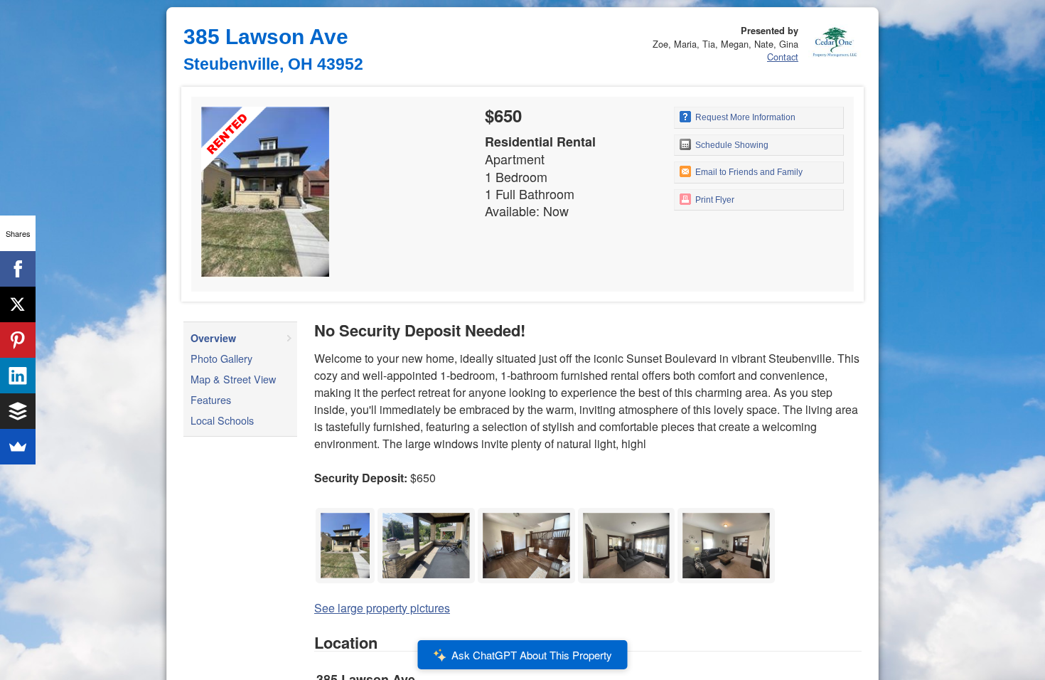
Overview (213, 338)
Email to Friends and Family (748, 172)
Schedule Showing (730, 145)
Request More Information (744, 117)
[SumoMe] (18, 446)
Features (211, 399)
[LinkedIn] (18, 375)
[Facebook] (18, 269)
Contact (782, 56)
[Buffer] (18, 411)
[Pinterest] (18, 340)
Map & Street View (233, 378)
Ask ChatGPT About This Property (531, 654)
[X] (18, 304)
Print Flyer (713, 200)
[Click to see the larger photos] (345, 512)
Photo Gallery (221, 358)
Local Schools (222, 420)
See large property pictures (382, 608)
